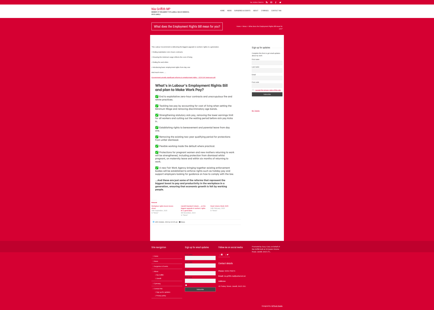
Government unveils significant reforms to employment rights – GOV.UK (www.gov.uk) (183, 77)
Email (254, 75)
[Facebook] (276, 2)
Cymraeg (265, 10)
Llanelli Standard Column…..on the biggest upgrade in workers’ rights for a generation (193, 208)
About (255, 10)
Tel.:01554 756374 (256, 2)
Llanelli (158, 278)
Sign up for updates (163, 292)
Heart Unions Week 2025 (219, 206)
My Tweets (256, 111)
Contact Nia (276, 10)
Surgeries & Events (242, 10)
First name (255, 59)
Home (222, 10)
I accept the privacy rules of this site (268, 90)
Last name (255, 67)
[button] (196, 137)
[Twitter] (280, 2)
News (229, 10)
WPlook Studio (277, 306)
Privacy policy (161, 296)
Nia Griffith (160, 275)
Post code (255, 82)
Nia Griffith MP (160, 9)
